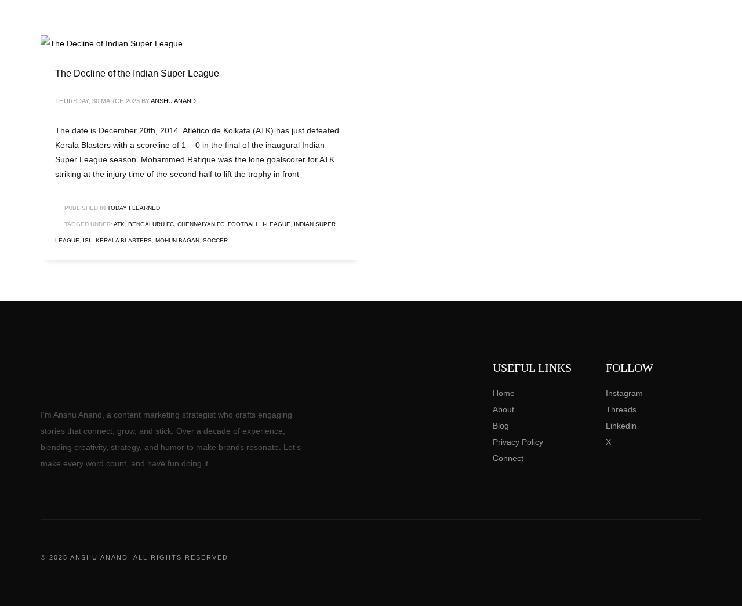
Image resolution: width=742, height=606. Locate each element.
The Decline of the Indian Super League (137, 73)
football (243, 224)
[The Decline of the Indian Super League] (112, 43)
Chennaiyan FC (200, 224)
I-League (276, 224)
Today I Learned (133, 208)
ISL (87, 240)
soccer (215, 240)
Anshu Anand (173, 100)
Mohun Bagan (177, 240)
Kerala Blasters (124, 240)
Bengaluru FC (151, 224)
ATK (119, 224)
